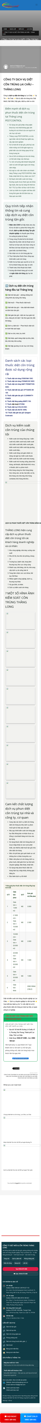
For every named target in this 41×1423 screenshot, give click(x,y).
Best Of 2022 (5, 1227)
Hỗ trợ (10, 1400)
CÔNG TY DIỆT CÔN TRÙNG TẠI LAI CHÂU (13, 1074)
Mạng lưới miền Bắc (12, 1349)
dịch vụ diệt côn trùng (21, 230)
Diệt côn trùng (8, 1263)
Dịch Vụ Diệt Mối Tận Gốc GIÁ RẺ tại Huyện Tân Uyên (18, 1170)
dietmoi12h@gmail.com (17, 66)
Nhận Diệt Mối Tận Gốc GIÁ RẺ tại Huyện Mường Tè (17, 1142)
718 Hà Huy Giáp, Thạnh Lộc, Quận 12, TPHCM (22, 1312)
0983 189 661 (15, 1288)
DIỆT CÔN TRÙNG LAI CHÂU (15, 1076)
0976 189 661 (25, 1298)
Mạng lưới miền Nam (12, 1352)
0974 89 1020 (15, 1310)
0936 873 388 (15, 1298)
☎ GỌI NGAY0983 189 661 (10, 1418)
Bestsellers (4, 1222)
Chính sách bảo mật (12, 1390)
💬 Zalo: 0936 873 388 (20, 1274)
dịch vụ (11, 95)
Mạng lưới (17, 1263)
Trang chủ (6, 1258)
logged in (18, 1183)
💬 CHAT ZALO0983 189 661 (30, 1418)
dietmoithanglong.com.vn (20, 1382)
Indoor (3, 1211)
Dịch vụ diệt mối (16, 1258)
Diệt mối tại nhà (11, 1330)
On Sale (3, 1224)
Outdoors (4, 1213)
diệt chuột (15, 404)
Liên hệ (25, 1263)
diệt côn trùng (19, 95)
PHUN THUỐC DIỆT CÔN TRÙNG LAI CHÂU (28, 1078)
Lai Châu (34, 67)
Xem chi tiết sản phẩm (20, 1380)
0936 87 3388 (22, 1038)
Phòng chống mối (29, 1258)
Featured (4, 1229)
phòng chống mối (27, 295)
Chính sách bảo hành (12, 1388)
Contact (3, 1217)
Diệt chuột (9, 1345)
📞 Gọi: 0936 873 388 (20, 1269)
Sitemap (5, 1400)
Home (3, 1208)
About (3, 1215)
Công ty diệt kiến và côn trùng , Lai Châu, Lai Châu (17, 1114)
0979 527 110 (25, 1288)
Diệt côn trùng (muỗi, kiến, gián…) (16, 1341)
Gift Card (4, 1231)
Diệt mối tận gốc (13, 295)
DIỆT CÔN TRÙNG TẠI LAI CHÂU (30, 1076)
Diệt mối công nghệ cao (13, 1334)
